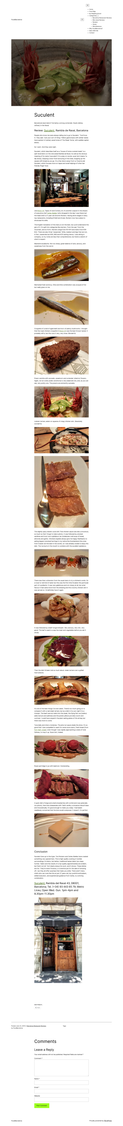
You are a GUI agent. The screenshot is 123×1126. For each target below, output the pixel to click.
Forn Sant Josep (40, 730)
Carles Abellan (52, 213)
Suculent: (39, 883)
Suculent (49, 130)
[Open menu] (82, 19)
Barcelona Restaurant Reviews (36, 1026)
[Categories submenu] (97, 16)
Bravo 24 (41, 211)
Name (37, 1079)
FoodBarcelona (16, 19)
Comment (38, 1058)
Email (36, 1087)
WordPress (108, 1121)
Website (37, 1096)
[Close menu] (87, 5)
